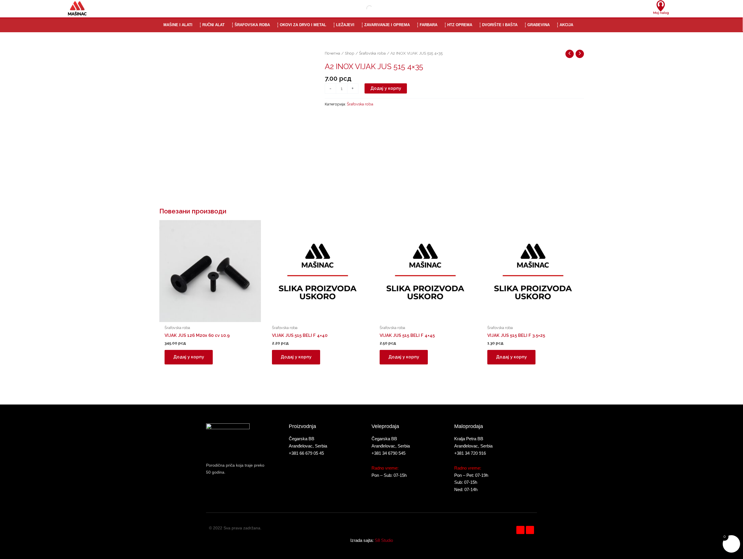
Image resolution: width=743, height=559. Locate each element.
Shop (349, 53)
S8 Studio (384, 540)
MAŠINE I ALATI (177, 25)
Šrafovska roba (372, 53)
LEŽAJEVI (345, 25)
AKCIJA (566, 25)
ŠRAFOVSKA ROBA (252, 25)
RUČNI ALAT (213, 25)
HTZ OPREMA (459, 25)
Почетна (332, 53)
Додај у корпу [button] (188, 357)
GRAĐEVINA (538, 25)
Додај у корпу (385, 88)
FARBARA (428, 25)
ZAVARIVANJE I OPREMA (387, 25)
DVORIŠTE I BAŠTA (499, 25)
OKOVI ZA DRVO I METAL (303, 25)
